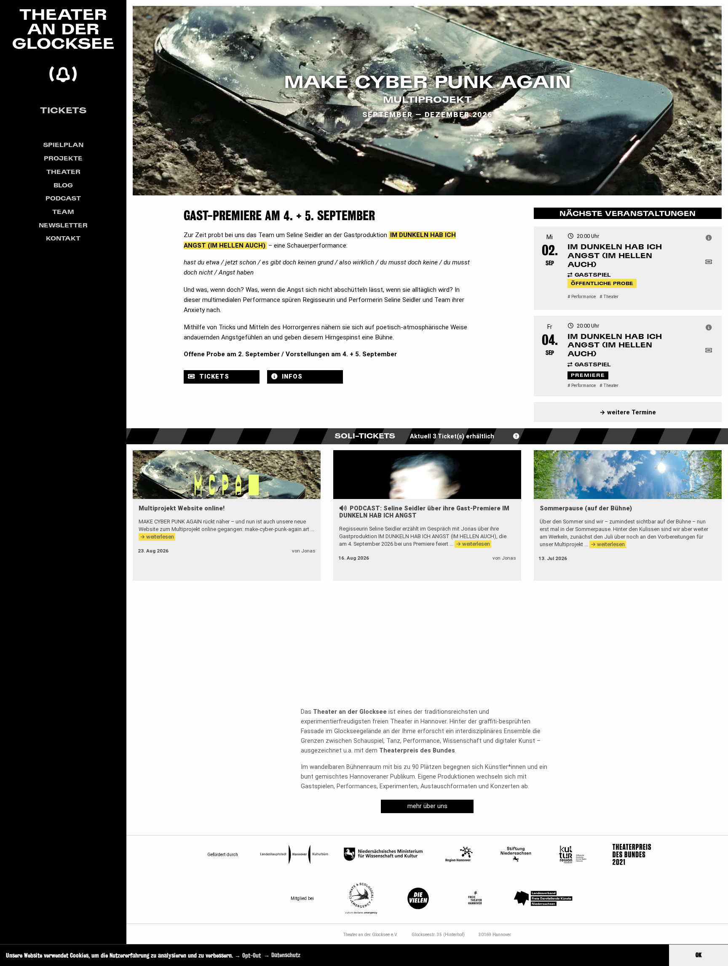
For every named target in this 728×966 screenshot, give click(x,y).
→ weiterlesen (157, 537)
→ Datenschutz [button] (282, 954)
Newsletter (63, 225)
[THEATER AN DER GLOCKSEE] (63, 45)
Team (63, 211)
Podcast (63, 198)
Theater (63, 171)
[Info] (709, 238)
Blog (63, 185)
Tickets (63, 109)
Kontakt (63, 238)
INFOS (291, 376)
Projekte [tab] (63, 158)
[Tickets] (709, 262)
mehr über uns (427, 806)
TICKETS (213, 376)
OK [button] (698, 954)
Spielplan (63, 144)
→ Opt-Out (248, 954)
